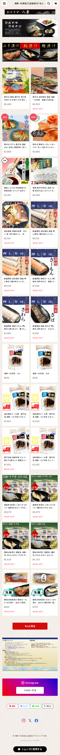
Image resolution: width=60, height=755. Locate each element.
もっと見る (30, 626)
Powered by (27, 740)
